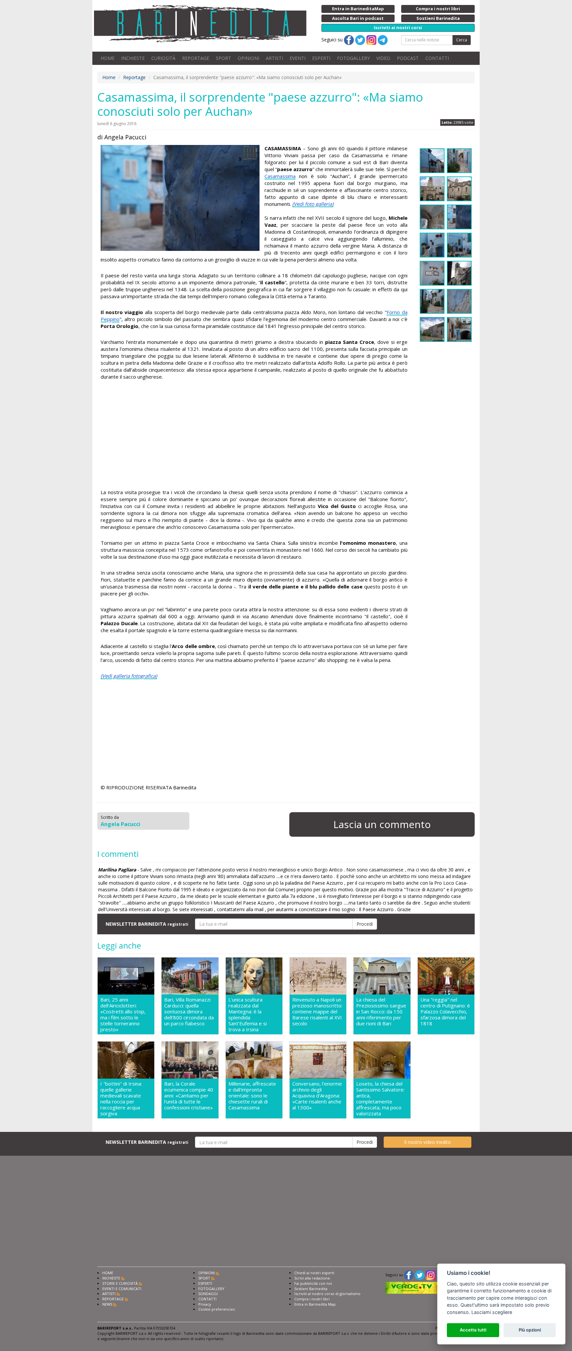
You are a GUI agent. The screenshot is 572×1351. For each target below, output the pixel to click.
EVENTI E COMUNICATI (121, 1288)
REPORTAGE (195, 58)
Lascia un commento (382, 824)
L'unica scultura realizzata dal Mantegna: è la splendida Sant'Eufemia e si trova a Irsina (247, 1014)
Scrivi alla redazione (312, 1278)
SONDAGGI (208, 1293)
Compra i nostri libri (312, 1298)
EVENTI (298, 58)
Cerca (461, 40)
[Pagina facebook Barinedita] (409, 1274)
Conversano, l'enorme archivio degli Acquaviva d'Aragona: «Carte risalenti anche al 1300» (317, 1096)
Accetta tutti (473, 1329)
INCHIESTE (133, 58)
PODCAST (408, 58)
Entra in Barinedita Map (315, 1304)
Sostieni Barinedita (310, 1288)
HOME (108, 58)
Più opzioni (530, 1329)
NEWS (107, 1304)
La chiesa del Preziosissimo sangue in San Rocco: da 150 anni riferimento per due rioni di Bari (381, 1012)
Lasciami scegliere (491, 1312)
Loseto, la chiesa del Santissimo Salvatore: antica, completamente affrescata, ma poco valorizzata (380, 1098)
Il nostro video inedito (427, 1142)
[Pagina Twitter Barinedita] (420, 1274)
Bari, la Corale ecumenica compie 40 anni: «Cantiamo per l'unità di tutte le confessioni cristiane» (188, 1096)
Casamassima (280, 176)
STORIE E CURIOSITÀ (120, 1283)
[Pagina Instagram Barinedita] (431, 1274)
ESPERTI (321, 58)
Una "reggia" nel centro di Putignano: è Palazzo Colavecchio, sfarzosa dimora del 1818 (445, 1012)
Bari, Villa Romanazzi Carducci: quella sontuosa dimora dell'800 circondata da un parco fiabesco (189, 1012)
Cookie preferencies (216, 1309)
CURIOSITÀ (163, 58)
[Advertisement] (254, 435)
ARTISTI (274, 58)
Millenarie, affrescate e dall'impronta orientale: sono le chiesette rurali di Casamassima (252, 1096)
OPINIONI (248, 58)
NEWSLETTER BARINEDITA (147, 924)
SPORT (223, 58)
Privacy (204, 1304)
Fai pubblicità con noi (313, 1283)
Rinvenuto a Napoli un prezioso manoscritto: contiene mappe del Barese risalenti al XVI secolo (317, 1012)
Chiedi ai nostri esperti (314, 1272)
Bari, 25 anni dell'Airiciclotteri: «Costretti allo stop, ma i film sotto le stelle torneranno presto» (123, 1014)
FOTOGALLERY (353, 58)
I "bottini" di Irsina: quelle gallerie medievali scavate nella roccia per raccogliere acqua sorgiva (121, 1098)
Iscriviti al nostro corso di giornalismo (327, 1293)
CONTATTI (437, 58)
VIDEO (383, 58)
